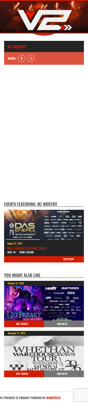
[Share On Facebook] (21, 58)
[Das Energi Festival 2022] (44, 225)
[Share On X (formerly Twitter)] (31, 58)
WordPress (53, 398)
